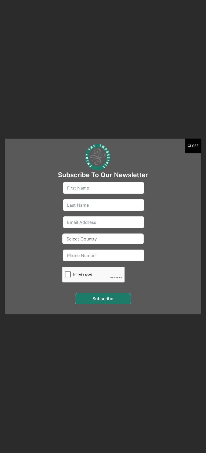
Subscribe (103, 298)
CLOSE (193, 146)
